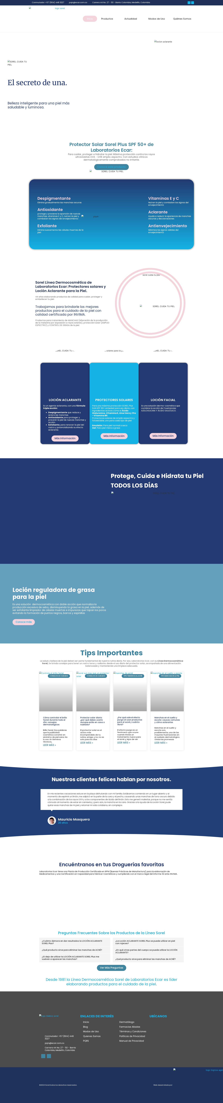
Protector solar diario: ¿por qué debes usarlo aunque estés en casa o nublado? (92, 721)
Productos (107, 18)
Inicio (90, 18)
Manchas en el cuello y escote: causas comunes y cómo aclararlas (167, 720)
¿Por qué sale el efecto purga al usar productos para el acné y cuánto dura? (129, 721)
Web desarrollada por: (163, 1070)
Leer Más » (49, 745)
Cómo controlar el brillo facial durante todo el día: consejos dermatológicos (55, 721)
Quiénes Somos (182, 18)
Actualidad (130, 18)
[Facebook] (189, 2)
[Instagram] (192, 2)
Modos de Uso (156, 18)
